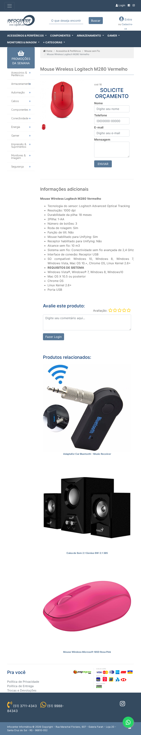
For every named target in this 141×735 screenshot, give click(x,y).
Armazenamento (21, 83)
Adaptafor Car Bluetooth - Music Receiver (87, 454)
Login (121, 5)
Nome (98, 103)
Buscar (95, 20)
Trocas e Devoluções (21, 690)
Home (49, 51)
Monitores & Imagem (18, 156)
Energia (15, 127)
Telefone (100, 115)
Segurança (17, 166)
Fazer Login (53, 337)
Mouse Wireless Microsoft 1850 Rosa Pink (87, 652)
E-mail (98, 127)
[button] (27, 35)
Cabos (15, 101)
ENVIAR (103, 164)
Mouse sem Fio (92, 51)
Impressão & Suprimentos (18, 145)
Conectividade (19, 118)
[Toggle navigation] (9, 6)
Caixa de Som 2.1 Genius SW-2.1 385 (87, 553)
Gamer (15, 135)
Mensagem (102, 139)
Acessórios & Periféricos (19, 74)
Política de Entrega (20, 686)
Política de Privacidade (23, 681)
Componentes (19, 109)
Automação (18, 92)
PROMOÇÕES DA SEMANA (21, 61)
